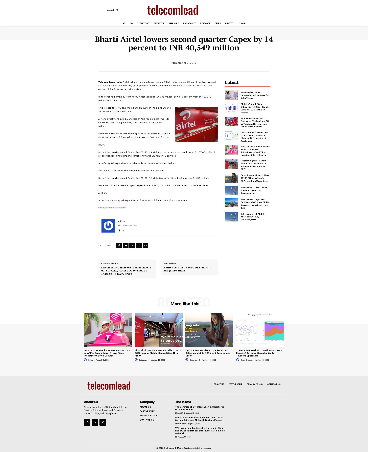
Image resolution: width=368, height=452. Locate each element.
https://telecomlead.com (127, 225)
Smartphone (181, 424)
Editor (121, 221)
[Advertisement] (247, 245)
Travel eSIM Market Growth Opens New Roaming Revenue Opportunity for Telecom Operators (259, 353)
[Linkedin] (126, 245)
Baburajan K (144, 360)
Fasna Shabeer (246, 360)
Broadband (180, 413)
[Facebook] (119, 230)
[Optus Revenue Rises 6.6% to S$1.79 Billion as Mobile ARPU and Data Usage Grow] (231, 178)
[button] (113, 10)
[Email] (145, 245)
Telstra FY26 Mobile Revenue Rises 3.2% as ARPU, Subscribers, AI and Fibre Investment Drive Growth (255, 150)
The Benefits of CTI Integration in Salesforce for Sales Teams (255, 95)
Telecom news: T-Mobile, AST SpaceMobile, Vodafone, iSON (253, 217)
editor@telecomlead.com (112, 207)
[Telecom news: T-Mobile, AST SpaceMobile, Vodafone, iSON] (231, 216)
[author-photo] (86, 359)
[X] (123, 230)
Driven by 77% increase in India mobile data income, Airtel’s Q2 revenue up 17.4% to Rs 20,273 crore (126, 270)
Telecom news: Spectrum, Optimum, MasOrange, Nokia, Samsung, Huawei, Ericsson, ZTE (255, 203)
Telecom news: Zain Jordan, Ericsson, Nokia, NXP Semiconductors (254, 190)
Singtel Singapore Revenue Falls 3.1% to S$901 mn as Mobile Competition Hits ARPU (254, 164)
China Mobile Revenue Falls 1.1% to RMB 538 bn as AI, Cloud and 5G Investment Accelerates (254, 136)
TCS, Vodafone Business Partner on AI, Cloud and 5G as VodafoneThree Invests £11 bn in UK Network (255, 122)
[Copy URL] (119, 245)
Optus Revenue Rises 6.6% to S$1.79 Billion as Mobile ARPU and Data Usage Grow (255, 178)
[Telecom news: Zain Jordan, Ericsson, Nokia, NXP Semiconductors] (231, 190)
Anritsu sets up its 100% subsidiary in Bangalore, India (187, 269)
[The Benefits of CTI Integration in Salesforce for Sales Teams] (231, 95)
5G (176, 437)
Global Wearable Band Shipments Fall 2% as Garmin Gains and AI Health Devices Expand (255, 108)
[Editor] (108, 226)
